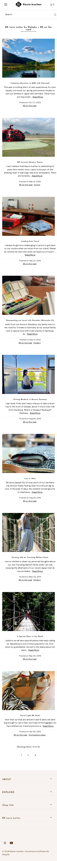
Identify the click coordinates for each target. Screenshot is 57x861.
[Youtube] (11, 843)
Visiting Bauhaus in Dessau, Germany (30, 399)
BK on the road (29, 106)
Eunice (37, 185)
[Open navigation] (9, 4)
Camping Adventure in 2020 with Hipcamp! (30, 83)
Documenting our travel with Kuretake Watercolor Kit (30, 320)
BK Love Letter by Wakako (21, 27)
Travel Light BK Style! (30, 716)
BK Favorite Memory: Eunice (30, 162)
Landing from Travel (30, 241)
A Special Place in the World (30, 636)
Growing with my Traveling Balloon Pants (30, 557)
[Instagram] (5, 843)
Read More (38, 97)
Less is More (30, 478)
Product (37, 343)
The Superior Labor (37, 735)
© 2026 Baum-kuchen (12, 851)
